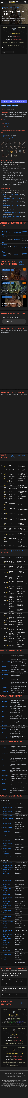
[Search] (25, 2)
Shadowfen (10, 127)
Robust (4, 779)
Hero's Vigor (6, 138)
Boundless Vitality (8, 137)
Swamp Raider (14, 1015)
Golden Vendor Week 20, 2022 (11, 212)
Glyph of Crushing (7, 815)
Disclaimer (18, 1076)
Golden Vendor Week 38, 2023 (11, 205)
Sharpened (5, 733)
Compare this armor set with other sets (14, 101)
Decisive (4, 706)
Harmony (4, 760)
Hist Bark (14, 1034)
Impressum (17, 1075)
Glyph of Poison (7, 840)
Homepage (5, 7)
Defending (16, 254)
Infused (4, 666)
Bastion (5, 135)
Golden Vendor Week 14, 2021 (11, 216)
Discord (7, 1073)
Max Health (7, 50)
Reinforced (17, 239)
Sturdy (4, 683)
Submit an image (9, 321)
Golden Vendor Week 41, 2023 (11, 202)
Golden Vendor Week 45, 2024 (11, 198)
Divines (4, 656)
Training (4, 687)
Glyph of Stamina (7, 963)
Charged (4, 701)
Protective (5, 775)
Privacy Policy (18, 1073)
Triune (4, 789)
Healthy (16, 246)
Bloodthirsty (5, 753)
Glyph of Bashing (7, 862)
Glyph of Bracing (7, 865)
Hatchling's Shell (14, 33)
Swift (3, 783)
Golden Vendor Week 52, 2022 (11, 209)
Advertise (12, 1076)
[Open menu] (2, 2)
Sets (11, 7)
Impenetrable (17, 232)
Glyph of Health (7, 950)
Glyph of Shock (7, 848)
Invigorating (5, 670)
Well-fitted (5, 691)
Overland (17, 7)
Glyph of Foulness (7, 827)
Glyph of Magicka (7, 954)
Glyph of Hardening (8, 836)
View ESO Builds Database (21, 263)
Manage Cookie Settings (8, 1075)
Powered (4, 725)
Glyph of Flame (7, 823)
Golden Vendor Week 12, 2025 (11, 195)
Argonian (6, 123)
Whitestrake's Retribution (14, 1053)
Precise (4, 728)
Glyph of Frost (6, 831)
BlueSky (12, 1073)
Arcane (4, 747)
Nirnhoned (5, 674)
